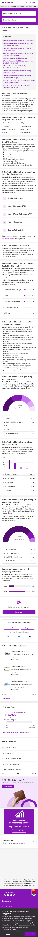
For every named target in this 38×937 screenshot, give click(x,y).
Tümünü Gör (6, 698)
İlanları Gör (19, 612)
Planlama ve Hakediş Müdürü (11, 764)
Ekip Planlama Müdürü (9, 748)
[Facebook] (5, 895)
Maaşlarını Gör (16, 732)
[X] (8, 895)
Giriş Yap (28, 628)
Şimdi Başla (8, 786)
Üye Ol (11, 628)
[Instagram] (11, 895)
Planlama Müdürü (7, 753)
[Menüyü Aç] (3, 2)
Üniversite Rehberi (8, 239)
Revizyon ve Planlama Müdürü (11, 770)
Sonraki (34, 695)
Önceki (4, 695)
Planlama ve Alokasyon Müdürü (11, 759)
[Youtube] (14, 895)
